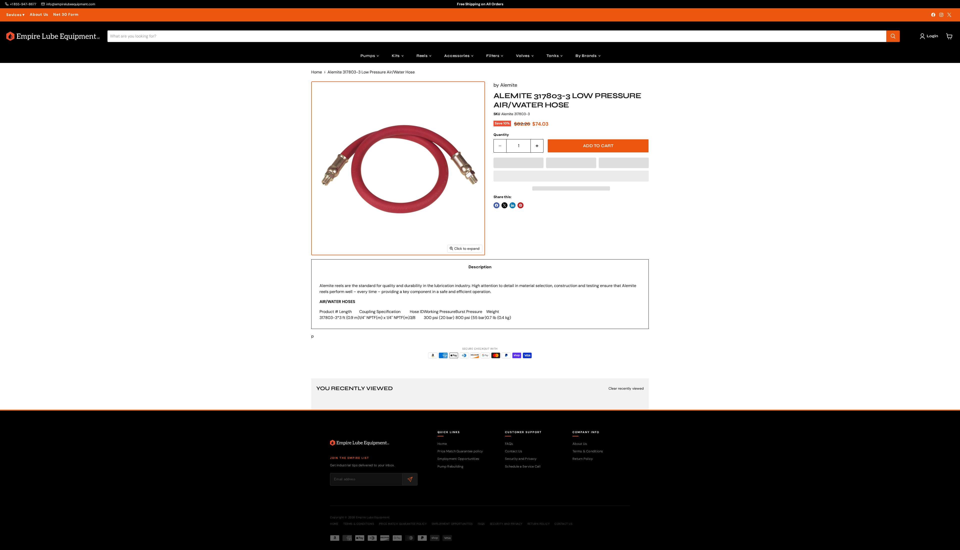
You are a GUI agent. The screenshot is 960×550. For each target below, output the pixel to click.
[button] (519, 163)
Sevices (15, 15)
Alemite (508, 85)
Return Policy (582, 459)
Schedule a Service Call (522, 466)
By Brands (587, 55)
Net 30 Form (65, 14)
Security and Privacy (520, 459)
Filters (493, 55)
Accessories (457, 55)
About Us (39, 14)
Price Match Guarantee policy (460, 451)
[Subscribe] (409, 479)
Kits (396, 55)
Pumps (368, 55)
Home (316, 72)
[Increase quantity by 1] (537, 146)
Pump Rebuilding (450, 466)
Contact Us (513, 451)
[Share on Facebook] (497, 205)
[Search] (893, 36)
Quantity (501, 135)
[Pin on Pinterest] (521, 205)
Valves (523, 55)
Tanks (553, 55)
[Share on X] (505, 205)
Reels (422, 55)
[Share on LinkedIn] (513, 205)
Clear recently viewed (626, 388)
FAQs (509, 444)
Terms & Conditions (587, 451)
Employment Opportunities (458, 459)
